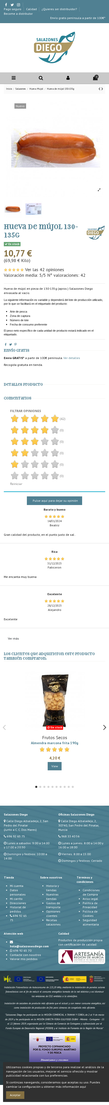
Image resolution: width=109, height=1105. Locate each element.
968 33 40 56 (70, 836)
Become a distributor (18, 13)
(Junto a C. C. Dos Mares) (20, 830)
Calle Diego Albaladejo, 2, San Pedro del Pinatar (26, 823)
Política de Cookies (90, 913)
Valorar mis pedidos (24, 959)
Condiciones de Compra (91, 892)
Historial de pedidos (18, 909)
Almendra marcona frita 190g (54, 743)
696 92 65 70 (22, 950)
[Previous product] (100, 89)
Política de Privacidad (90, 905)
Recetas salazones (53, 922)
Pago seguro (13, 9)
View (54, 766)
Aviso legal (90, 899)
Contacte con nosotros (25, 955)
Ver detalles (71, 358)
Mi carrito (16, 899)
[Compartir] (6, 344)
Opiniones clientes (53, 913)
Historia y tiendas (52, 888)
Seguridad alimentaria (91, 922)
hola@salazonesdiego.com (29, 946)
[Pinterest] (15, 344)
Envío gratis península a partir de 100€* (77, 18)
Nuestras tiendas (52, 896)
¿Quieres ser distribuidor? (60, 9)
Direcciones (18, 903)
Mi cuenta (16, 886)
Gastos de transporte (53, 905)
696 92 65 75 (16, 836)
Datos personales (18, 892)
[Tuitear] (10, 344)
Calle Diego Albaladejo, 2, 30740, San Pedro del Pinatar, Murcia (78, 825)
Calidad (32, 9)
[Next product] (102, 89)
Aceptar (15, 1095)
